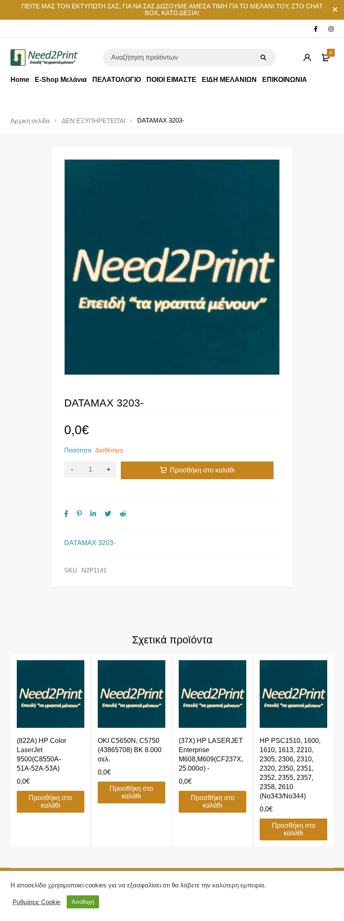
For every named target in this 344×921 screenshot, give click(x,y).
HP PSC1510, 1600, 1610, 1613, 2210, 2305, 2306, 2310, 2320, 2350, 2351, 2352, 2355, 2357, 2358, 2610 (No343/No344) (290, 768)
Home (19, 79)
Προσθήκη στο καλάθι (202, 470)
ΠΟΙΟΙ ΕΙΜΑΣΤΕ (171, 79)
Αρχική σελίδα (30, 121)
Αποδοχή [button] (83, 902)
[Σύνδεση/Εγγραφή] (307, 57)
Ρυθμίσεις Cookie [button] (36, 902)
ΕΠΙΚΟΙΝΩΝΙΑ (284, 79)
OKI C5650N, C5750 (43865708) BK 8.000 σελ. (130, 750)
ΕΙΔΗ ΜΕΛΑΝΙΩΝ (229, 79)
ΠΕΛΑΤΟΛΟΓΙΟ (116, 79)
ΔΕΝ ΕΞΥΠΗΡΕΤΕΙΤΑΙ (93, 121)
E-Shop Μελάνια (61, 79)
